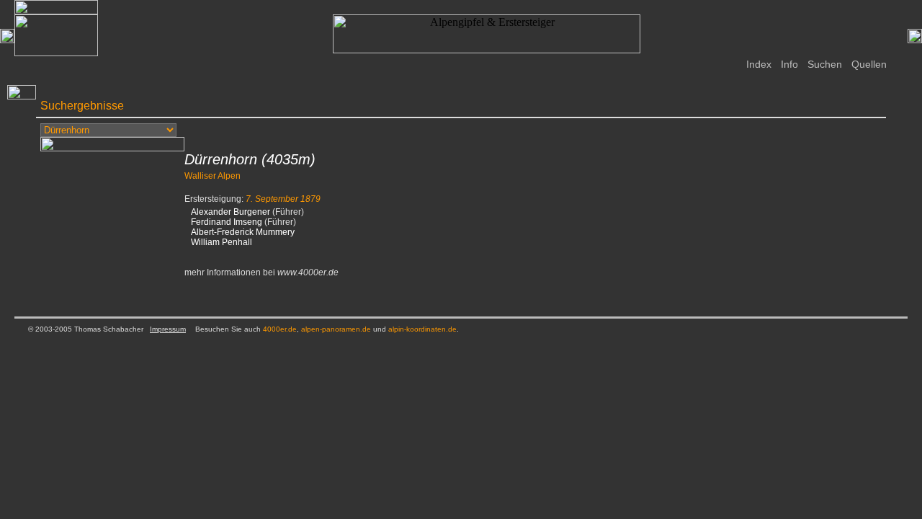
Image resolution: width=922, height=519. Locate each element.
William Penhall (221, 242)
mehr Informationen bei (261, 272)
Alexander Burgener (230, 212)
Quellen (869, 64)
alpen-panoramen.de (336, 329)
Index (758, 64)
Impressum (168, 329)
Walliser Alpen (212, 176)
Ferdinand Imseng (226, 222)
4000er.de (280, 329)
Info (789, 64)
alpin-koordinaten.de (422, 329)
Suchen (824, 64)
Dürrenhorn (220, 159)
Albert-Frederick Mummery (243, 232)
